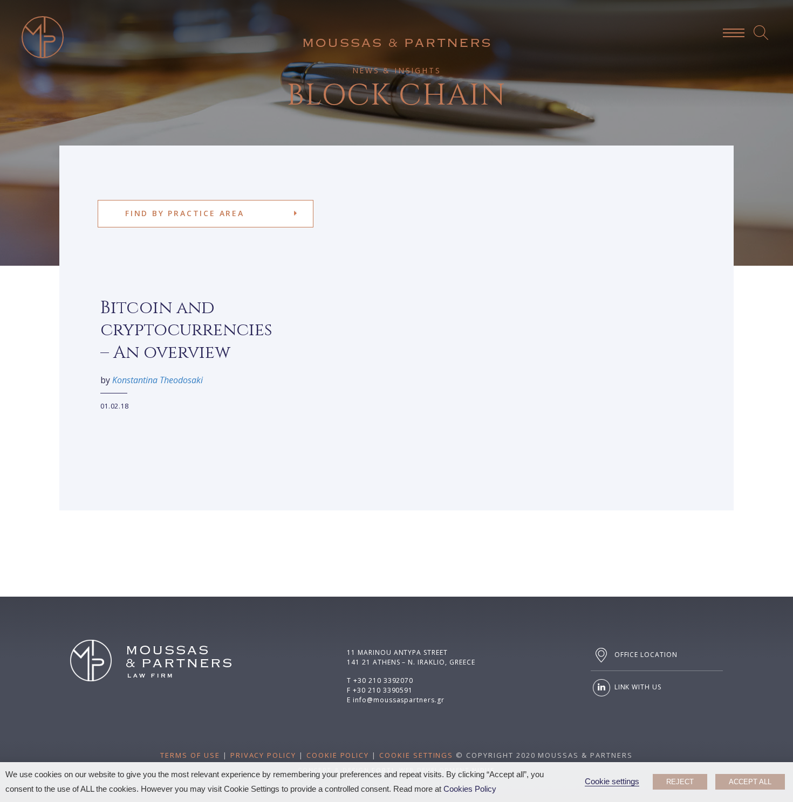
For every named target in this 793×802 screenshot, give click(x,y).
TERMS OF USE (190, 755)
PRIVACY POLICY (263, 755)
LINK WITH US (636, 687)
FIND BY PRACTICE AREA (184, 213)
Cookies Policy (469, 789)
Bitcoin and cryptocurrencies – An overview (186, 330)
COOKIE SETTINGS (416, 755)
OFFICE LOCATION (645, 654)
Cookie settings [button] (612, 781)
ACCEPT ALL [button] (750, 782)
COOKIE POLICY (337, 755)
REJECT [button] (680, 782)
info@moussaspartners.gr (399, 699)
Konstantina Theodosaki (157, 380)
